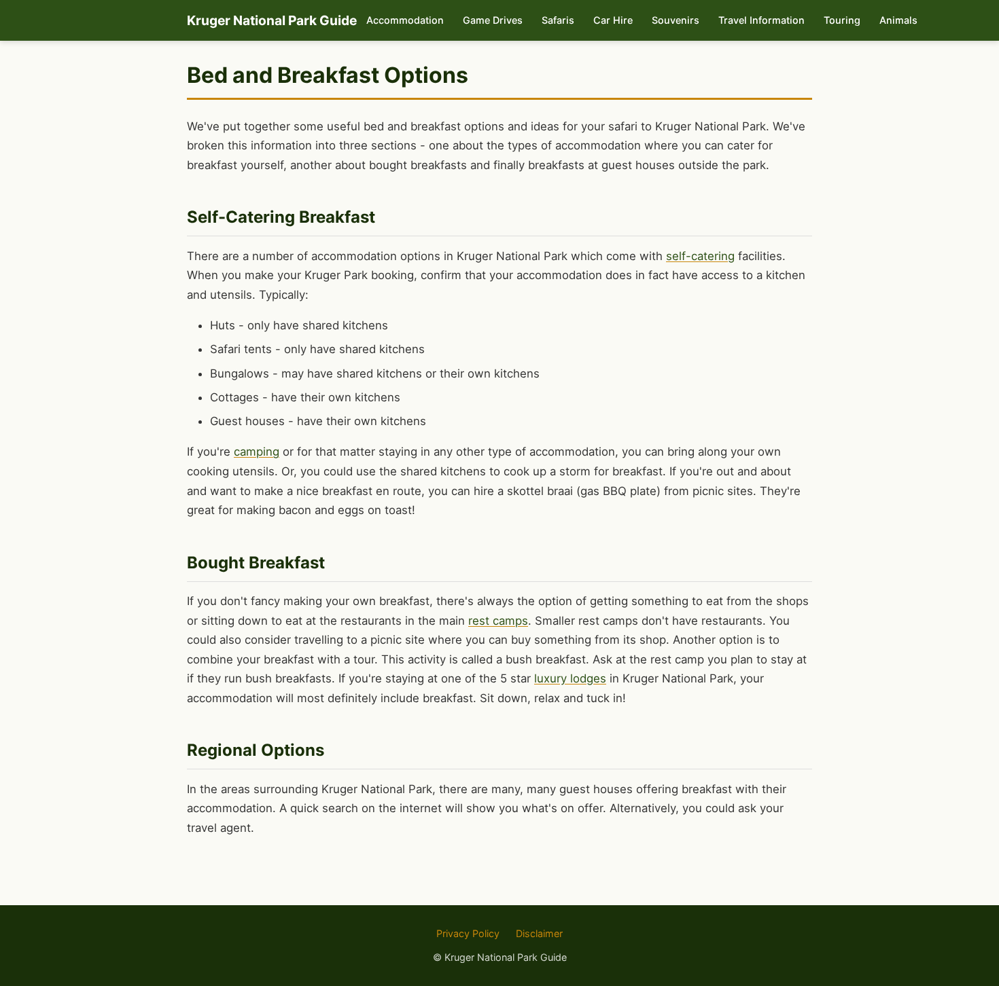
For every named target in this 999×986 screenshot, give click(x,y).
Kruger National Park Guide (272, 20)
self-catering (700, 256)
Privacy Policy (468, 933)
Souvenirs (675, 20)
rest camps (498, 620)
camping (256, 451)
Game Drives (493, 20)
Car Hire (613, 20)
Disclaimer (539, 933)
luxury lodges (570, 678)
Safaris (558, 20)
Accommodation (405, 20)
